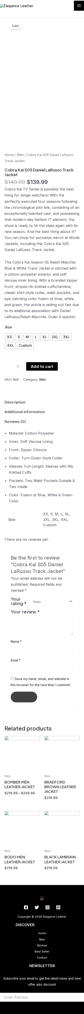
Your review (25, 612)
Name (16, 641)
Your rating (18, 601)
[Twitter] (37, 907)
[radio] (9, 337)
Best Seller (42, 951)
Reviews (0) (15, 421)
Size (8, 327)
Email (16, 660)
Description (15, 402)
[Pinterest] (58, 907)
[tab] (42, 402)
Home (9, 155)
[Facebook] (26, 907)
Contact (42, 957)
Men (20, 155)
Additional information (24, 412)
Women (42, 945)
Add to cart (42, 366)
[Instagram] (47, 907)
